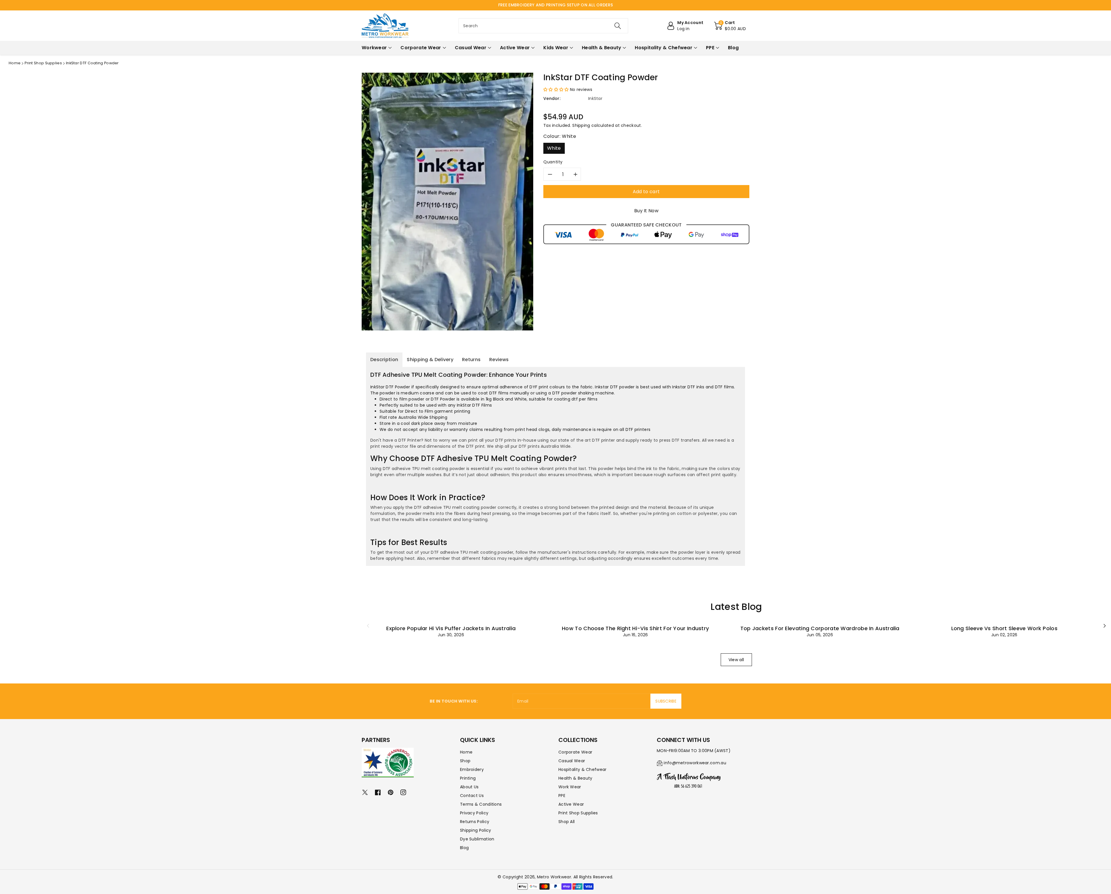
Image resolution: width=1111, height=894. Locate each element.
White (554, 148)
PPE (561, 795)
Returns (471, 359)
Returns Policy (474, 821)
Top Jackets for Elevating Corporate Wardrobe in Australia (820, 628)
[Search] (618, 26)
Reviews (499, 359)
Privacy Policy (474, 813)
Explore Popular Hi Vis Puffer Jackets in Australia (451, 628)
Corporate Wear (575, 752)
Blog (464, 848)
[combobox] (543, 26)
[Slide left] (368, 625)
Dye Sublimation (477, 839)
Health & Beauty (575, 778)
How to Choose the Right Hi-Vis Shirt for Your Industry (635, 628)
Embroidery (472, 769)
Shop (465, 761)
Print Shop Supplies (43, 63)
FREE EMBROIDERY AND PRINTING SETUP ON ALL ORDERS (555, 5)
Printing (468, 778)
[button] (730, 25)
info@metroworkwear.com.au (695, 763)
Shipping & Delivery (430, 359)
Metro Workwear (554, 877)
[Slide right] (1104, 625)
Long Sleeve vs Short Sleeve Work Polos (1004, 628)
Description (384, 359)
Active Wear (571, 804)
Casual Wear (571, 761)
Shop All (566, 821)
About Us (469, 787)
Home (15, 63)
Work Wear (569, 787)
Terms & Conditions (481, 804)
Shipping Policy (475, 830)
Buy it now (646, 210)
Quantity (553, 162)
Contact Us (472, 795)
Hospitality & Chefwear (582, 769)
